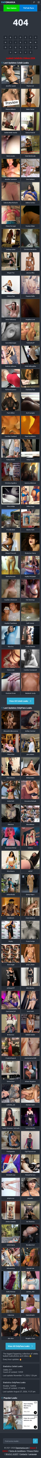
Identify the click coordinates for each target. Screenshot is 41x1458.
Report (33, 1448)
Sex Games (11, 8)
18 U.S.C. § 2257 (11, 1454)
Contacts (23, 1454)
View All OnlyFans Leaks (19, 1346)
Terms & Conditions (17, 1451)
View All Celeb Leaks (18, 701)
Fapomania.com (22, 1448)
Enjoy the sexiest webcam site (29, 1419)
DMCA (5, 1451)
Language (33, 1454)
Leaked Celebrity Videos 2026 (20, 58)
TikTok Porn (28, 8)
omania (8, 2)
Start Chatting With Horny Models (28, 1406)
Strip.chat (26, 1411)
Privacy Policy (32, 1451)
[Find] (35, 1440)
